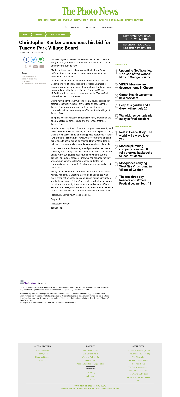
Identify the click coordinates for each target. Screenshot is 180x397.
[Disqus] (66, 243)
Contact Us (107, 27)
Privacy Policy (95, 388)
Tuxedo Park (24, 52)
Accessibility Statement (110, 388)
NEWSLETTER (141, 3)
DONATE (155, 3)
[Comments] (41, 60)
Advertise (90, 27)
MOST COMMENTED (123, 126)
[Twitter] (34, 60)
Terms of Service (82, 388)
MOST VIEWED (121, 64)
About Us (75, 27)
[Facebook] (26, 60)
